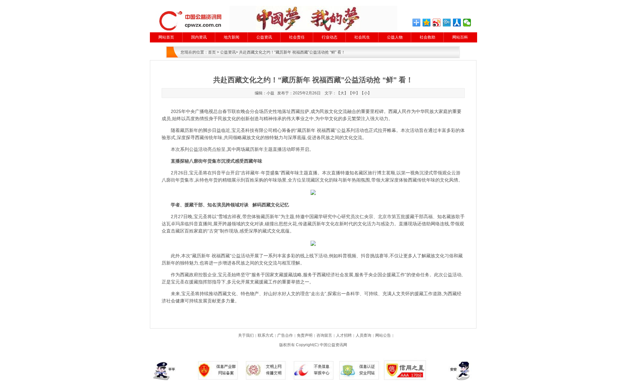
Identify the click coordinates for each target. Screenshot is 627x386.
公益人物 (395, 37)
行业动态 (329, 37)
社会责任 (297, 37)
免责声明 (305, 335)
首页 (212, 52)
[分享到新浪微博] (437, 22)
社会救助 (427, 37)
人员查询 (363, 335)
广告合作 (285, 335)
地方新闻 (231, 37)
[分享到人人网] (457, 22)
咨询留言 (324, 335)
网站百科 (460, 37)
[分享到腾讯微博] (447, 22)
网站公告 (383, 335)
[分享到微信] (467, 22)
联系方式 (265, 335)
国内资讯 (199, 37)
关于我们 (246, 335)
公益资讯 (264, 37)
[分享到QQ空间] (427, 22)
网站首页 (166, 37)
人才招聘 (344, 335)
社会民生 (362, 37)
